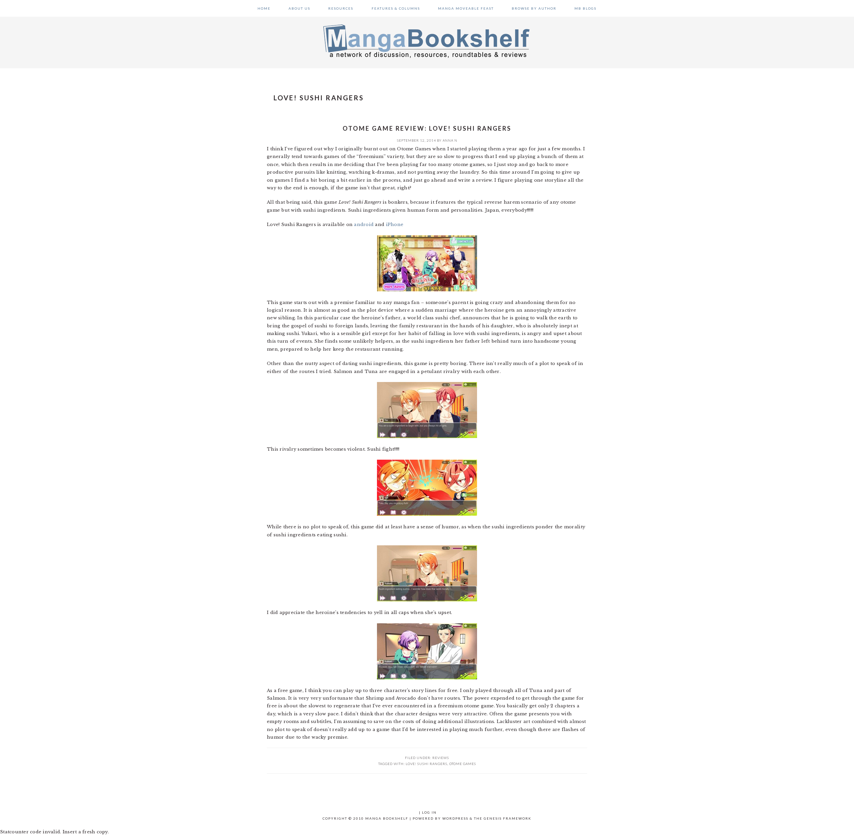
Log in (429, 812)
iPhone (395, 224)
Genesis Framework (507, 818)
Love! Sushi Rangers (426, 764)
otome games (462, 764)
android (364, 224)
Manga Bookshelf (427, 40)
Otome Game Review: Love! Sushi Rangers (427, 128)
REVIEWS (440, 758)
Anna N (450, 140)
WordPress (455, 818)
